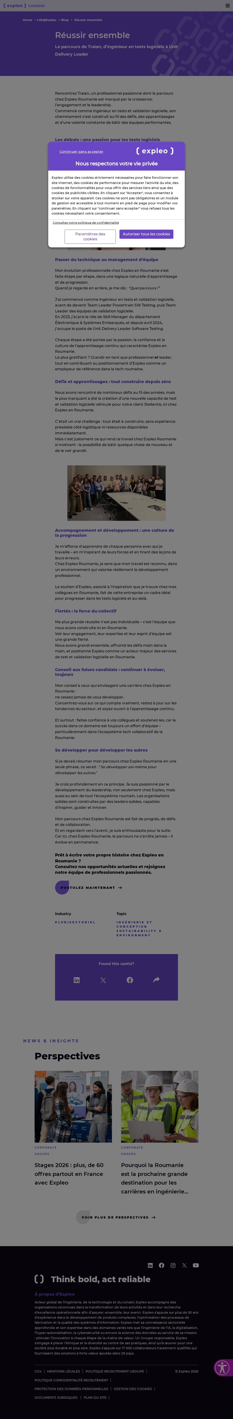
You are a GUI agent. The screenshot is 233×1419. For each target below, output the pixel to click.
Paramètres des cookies (90, 236)
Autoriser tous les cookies (146, 234)
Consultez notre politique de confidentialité (86, 222)
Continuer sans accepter (82, 152)
